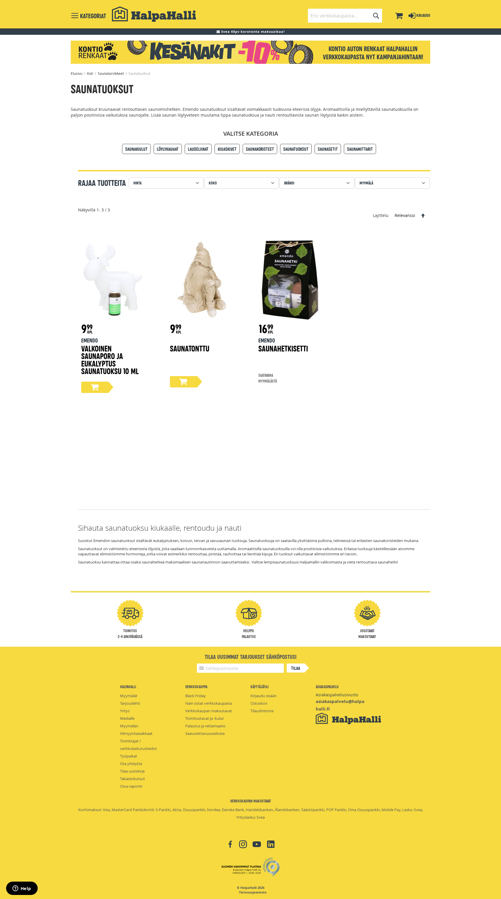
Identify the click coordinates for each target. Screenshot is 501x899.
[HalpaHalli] (154, 14)
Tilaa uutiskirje (132, 771)
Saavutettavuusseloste (205, 733)
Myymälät (128, 695)
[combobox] (345, 16)
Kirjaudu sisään (264, 695)
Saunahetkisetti (283, 348)
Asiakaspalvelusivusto (337, 694)
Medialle (127, 718)
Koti (90, 73)
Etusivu (77, 73)
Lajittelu (381, 215)
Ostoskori (259, 703)
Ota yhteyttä (131, 763)
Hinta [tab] (137, 183)
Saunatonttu (189, 348)
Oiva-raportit (131, 786)
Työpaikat (128, 756)
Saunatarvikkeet (111, 73)
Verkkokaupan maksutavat (208, 710)
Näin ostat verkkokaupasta (208, 703)
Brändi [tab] (289, 183)
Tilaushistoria (262, 710)
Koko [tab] (213, 183)
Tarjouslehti (130, 703)
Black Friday (195, 695)
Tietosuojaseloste (253, 892)
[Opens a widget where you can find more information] (22, 889)
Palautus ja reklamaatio (205, 725)
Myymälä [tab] (366, 183)
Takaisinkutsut (132, 778)
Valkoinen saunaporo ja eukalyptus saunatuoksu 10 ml (110, 359)
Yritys (125, 710)
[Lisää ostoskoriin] (94, 387)
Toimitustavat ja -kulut (204, 718)
